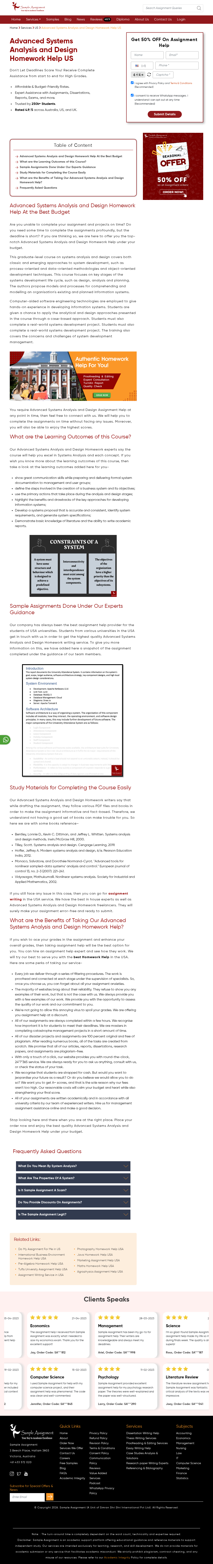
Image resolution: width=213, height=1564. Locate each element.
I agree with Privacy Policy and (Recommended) (163, 85)
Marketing (182, 1468)
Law (179, 1453)
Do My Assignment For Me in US (39, 1249)
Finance (181, 1473)
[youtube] (26, 1474)
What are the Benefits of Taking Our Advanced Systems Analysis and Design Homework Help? (72, 180)
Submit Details (165, 114)
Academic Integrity (72, 1478)
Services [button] (32, 19)
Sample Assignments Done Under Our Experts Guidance (58, 167)
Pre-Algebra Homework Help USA (40, 1263)
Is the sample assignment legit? (42, 1214)
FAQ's (63, 1473)
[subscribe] (49, 1496)
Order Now (67, 1443)
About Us (142, 19)
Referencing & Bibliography (144, 1468)
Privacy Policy (98, 1433)
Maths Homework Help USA (95, 1266)
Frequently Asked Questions (38, 187)
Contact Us (163, 19)
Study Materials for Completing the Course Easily (53, 172)
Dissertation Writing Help (142, 1433)
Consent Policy (99, 1453)
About (64, 1438)
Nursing (181, 1448)
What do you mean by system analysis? (47, 1166)
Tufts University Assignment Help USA (42, 1269)
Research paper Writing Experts (147, 1463)
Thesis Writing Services (141, 1438)
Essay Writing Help (138, 1448)
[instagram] (12, 1474)
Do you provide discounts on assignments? (50, 1202)
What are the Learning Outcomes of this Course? (53, 161)
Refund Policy (98, 1438)
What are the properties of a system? (46, 1178)
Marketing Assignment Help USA (98, 1260)
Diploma (122, 19)
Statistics (182, 1478)
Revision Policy (99, 1443)
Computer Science (188, 1463)
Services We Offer (71, 1448)
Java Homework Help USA (95, 1254)
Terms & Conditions (181, 83)
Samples (52, 19)
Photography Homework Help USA (100, 1249)
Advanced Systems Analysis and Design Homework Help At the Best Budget (71, 156)
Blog (67, 19)
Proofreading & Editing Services (147, 1443)
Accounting (184, 1433)
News (81, 19)
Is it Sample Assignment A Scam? (42, 1190)
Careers (65, 1458)
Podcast (94, 1483)
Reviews (100, 19)
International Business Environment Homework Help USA (41, 1256)
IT (177, 1458)
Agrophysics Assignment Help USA (100, 1271)
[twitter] (19, 1474)
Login (181, 19)
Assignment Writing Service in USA (41, 1275)
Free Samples (69, 1463)
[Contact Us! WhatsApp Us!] (5, 739)
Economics (183, 1438)
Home (16, 19)
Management (185, 1443)
